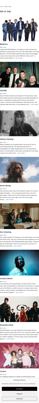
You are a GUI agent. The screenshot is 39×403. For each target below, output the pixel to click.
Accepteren (19, 389)
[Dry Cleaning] (19, 216)
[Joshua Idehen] (19, 263)
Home (1, 6)
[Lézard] (19, 355)
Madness (4, 44)
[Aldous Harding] (19, 123)
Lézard (3, 371)
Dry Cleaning (5, 232)
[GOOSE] (19, 75)
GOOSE (3, 91)
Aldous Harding (6, 139)
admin (5, 47)
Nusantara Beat (6, 325)
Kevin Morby (5, 186)
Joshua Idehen (6, 278)
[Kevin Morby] (19, 170)
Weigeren (19, 394)
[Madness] (19, 28)
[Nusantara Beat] (19, 309)
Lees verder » (19, 58)
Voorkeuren (19, 398)
